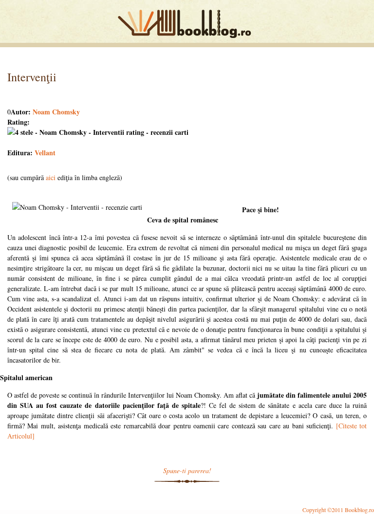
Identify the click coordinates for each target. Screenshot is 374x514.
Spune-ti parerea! (187, 470)
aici (51, 177)
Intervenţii (31, 77)
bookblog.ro (187, 24)
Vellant (45, 152)
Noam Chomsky (56, 112)
